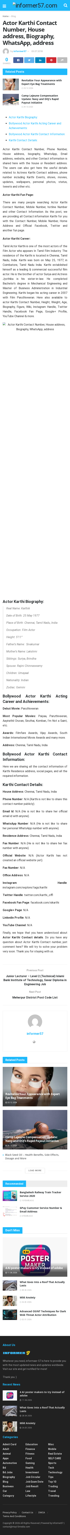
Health (29, 1467)
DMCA (41, 1512)
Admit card (9, 1444)
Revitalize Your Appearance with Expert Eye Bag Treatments (42, 82)
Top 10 (52, 1481)
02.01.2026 (26, 1320)
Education (31, 1444)
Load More (35, 1170)
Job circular (32, 1477)
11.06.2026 (12, 1273)
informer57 (19, 51)
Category (8, 1495)
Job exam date (34, 1481)
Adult (6, 1449)
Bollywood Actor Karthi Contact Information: (37, 134)
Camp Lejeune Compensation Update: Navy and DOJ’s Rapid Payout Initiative (40, 99)
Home (5, 16)
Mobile (52, 1449)
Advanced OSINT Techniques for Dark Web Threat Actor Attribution (43, 1313)
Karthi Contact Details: (23, 140)
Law (27, 1491)
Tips (50, 1477)
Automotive (10, 1463)
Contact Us (27, 1512)
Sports (52, 1463)
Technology (55, 1472)
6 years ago (27, 1216)
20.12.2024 (28, 88)
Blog (13, 16)
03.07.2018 (37, 51)
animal (7, 1453)
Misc (51, 1444)
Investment (32, 1472)
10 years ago (27, 1201)
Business (8, 1486)
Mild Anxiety (27, 1297)
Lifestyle (30, 1495)
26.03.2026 (26, 1302)
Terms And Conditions (14, 1516)
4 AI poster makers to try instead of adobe (34, 1268)
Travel (52, 1491)
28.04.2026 (26, 1290)
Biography (9, 1477)
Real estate (55, 1453)
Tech (51, 1467)
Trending (53, 1495)
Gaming (30, 1463)
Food (28, 1458)
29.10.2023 (28, 107)
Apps (6, 1458)
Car (5, 1491)
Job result (31, 1486)
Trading (53, 1486)
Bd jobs (8, 1472)
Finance (30, 1449)
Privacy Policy (10, 1512)
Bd (4, 1467)
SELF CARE (54, 1458)
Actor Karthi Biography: (23, 117)
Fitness (29, 1453)
